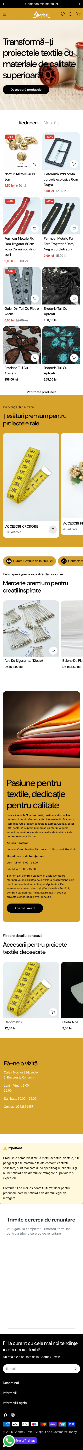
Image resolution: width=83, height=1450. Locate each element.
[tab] (28, 123)
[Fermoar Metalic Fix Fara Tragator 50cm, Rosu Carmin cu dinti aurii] (22, 215)
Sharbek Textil (23, 1432)
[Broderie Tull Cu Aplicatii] (61, 286)
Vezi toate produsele (41, 392)
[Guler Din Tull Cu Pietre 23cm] (22, 286)
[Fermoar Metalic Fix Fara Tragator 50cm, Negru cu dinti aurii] (61, 215)
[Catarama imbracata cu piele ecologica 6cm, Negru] (61, 151)
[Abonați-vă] (76, 1369)
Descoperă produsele (26, 90)
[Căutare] (71, 14)
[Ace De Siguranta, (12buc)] (31, 628)
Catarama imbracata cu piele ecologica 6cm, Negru (61, 179)
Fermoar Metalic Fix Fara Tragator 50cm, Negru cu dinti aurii (59, 244)
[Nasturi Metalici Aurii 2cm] (22, 151)
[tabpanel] (41, 257)
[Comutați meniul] (4, 14)
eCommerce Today (64, 1432)
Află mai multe (24, 908)
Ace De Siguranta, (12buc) (23, 660)
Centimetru (13, 1022)
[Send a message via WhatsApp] (9, 1441)
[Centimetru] (31, 990)
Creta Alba (70, 1022)
